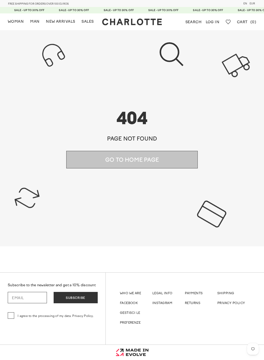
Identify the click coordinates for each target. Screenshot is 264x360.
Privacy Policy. (83, 316)
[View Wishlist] (228, 21)
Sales (87, 22)
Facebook (129, 303)
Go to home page (132, 160)
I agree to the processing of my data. (56, 316)
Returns (192, 303)
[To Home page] (132, 22)
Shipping (225, 293)
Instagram (162, 303)
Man (34, 22)
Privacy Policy (231, 303)
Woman (16, 22)
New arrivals (60, 22)
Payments (194, 293)
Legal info (162, 293)
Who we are (130, 293)
